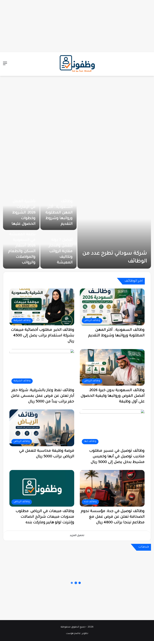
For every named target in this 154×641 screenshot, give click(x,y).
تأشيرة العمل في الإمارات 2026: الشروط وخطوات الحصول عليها (23, 213)
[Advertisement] (77, 25)
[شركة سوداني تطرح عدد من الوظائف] (114, 230)
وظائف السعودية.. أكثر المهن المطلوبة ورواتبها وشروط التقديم (59, 213)
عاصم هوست (73, 633)
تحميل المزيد (77, 535)
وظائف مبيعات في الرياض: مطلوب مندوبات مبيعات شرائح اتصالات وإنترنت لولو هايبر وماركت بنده (45, 517)
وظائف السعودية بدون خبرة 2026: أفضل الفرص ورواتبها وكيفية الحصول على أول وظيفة (113, 396)
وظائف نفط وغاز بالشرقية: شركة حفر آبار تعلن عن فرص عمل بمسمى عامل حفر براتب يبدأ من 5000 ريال (42, 396)
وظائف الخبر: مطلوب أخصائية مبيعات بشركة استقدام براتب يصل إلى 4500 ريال (42, 335)
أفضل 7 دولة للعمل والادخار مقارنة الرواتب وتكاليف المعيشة (61, 251)
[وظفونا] (77, 64)
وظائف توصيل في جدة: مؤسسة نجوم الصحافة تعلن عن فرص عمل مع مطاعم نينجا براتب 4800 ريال (113, 517)
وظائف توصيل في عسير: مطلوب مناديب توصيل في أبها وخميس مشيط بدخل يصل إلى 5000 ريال (117, 456)
